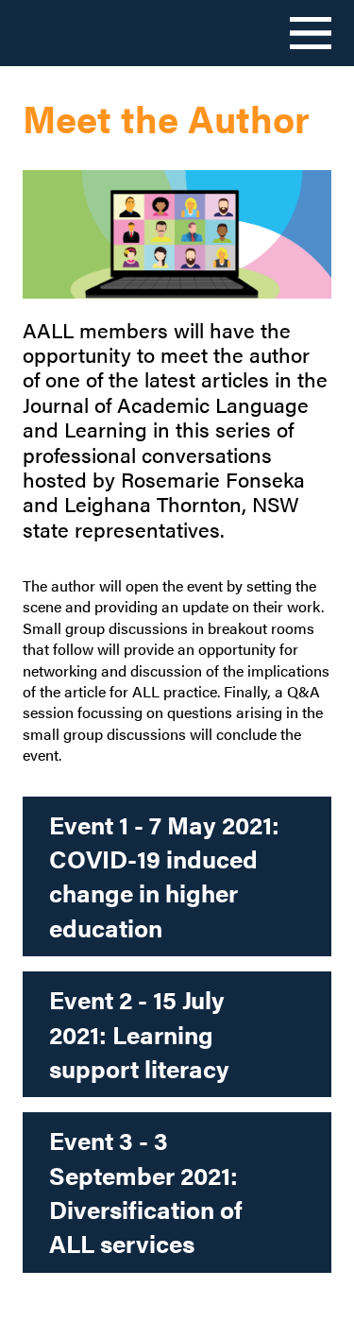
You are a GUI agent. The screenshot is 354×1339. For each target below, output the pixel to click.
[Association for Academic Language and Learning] (81, 32)
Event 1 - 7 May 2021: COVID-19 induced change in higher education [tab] (164, 876)
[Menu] (310, 33)
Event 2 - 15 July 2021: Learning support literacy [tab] (139, 1034)
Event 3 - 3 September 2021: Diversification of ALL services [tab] (146, 1192)
